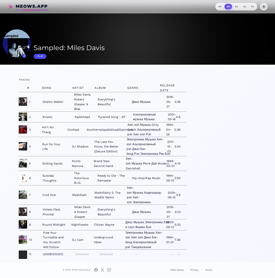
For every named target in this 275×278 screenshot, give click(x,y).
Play (40, 56)
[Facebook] (96, 270)
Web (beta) (177, 269)
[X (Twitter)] (102, 270)
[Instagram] (109, 270)
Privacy (194, 269)
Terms (208, 269)
